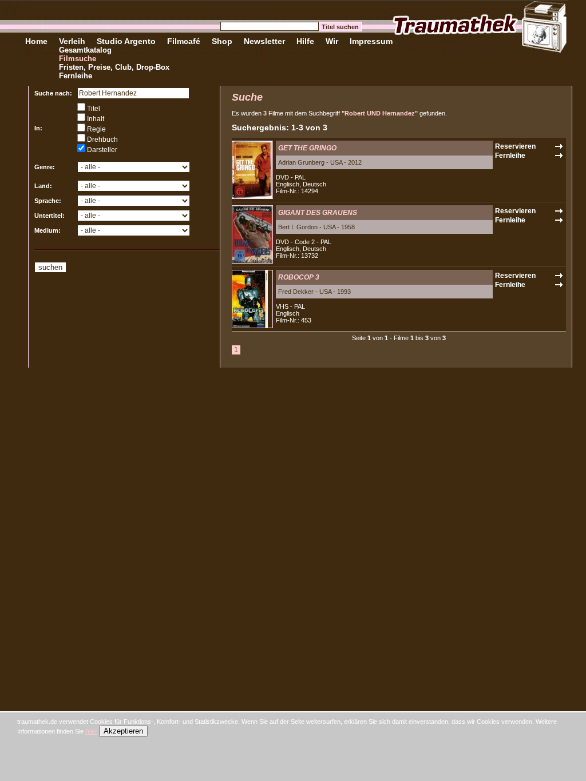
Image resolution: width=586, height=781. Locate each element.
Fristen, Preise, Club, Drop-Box (114, 67)
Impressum (371, 41)
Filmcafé (183, 41)
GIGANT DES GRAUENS (317, 213)
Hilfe (305, 41)
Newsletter (264, 41)
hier (91, 731)
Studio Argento (126, 41)
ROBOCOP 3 (298, 277)
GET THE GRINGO (307, 148)
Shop (222, 41)
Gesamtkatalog (85, 50)
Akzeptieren (123, 731)
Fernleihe (75, 75)
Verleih (72, 41)
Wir (332, 41)
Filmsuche (77, 58)
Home (36, 41)
